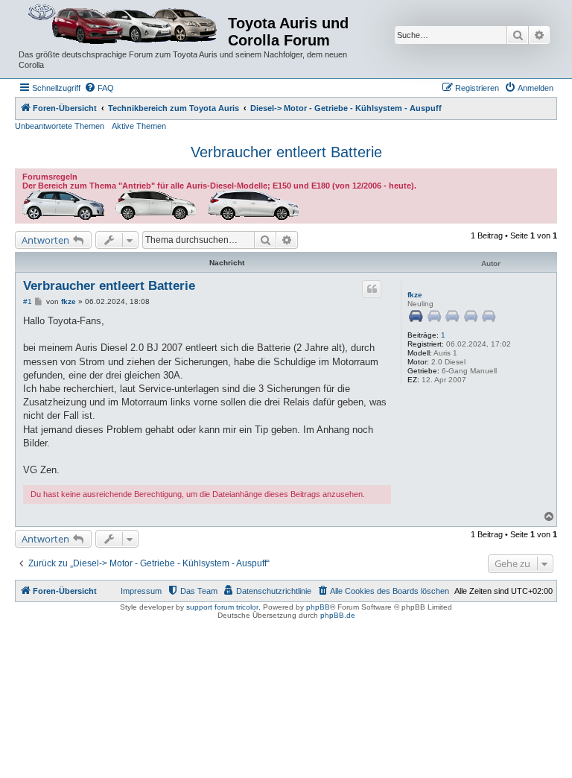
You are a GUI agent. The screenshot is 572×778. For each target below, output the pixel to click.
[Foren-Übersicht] (123, 25)
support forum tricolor (222, 607)
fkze (414, 295)
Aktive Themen (139, 125)
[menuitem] (99, 88)
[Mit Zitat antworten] (371, 289)
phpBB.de (337, 615)
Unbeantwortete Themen (59, 125)
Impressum (141, 590)
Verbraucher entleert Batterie (286, 152)
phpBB (318, 607)
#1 (27, 301)
